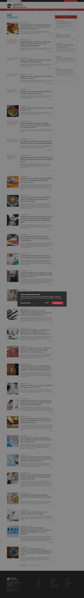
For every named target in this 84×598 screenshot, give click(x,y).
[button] (26, 303)
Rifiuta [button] (47, 302)
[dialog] (42, 298)
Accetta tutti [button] (57, 303)
